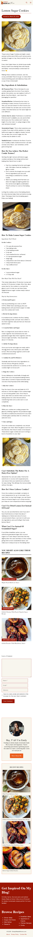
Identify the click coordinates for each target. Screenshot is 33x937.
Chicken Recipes (8, 608)
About (8, 934)
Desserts (7, 924)
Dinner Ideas (8, 918)
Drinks (23, 925)
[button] (27, 2)
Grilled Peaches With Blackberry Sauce (13, 643)
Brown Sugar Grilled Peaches (10, 870)
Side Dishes (8, 922)
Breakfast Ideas (26, 917)
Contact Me (23, 934)
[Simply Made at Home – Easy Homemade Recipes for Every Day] (8, 2)
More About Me (16, 756)
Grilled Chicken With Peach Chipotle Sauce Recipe (15, 613)
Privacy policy (15, 934)
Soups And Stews (10, 920)
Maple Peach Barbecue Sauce (10, 583)
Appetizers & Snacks (9, 579)
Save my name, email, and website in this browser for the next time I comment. (15, 695)
